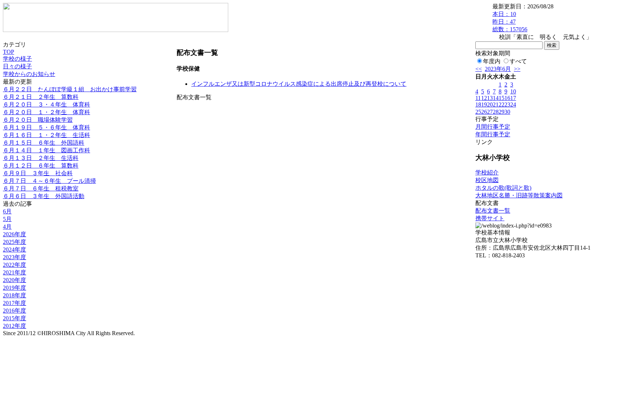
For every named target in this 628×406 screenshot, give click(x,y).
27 (490, 112)
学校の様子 (17, 59)
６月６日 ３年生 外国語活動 (43, 196)
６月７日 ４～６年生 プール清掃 (49, 181)
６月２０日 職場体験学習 (38, 120)
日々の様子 (17, 66)
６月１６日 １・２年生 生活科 (46, 135)
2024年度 (14, 249)
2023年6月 (498, 69)
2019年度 (14, 288)
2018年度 (14, 295)
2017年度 (14, 303)
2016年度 (14, 310)
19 (484, 104)
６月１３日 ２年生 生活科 (40, 158)
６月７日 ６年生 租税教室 (40, 188)
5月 (7, 219)
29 (501, 112)
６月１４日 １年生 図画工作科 (46, 150)
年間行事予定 (492, 134)
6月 (7, 211)
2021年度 (14, 272)
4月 (7, 227)
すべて (518, 61)
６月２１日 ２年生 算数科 (40, 97)
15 (501, 98)
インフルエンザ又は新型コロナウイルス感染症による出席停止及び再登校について (298, 84)
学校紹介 (487, 172)
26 (484, 112)
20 (490, 104)
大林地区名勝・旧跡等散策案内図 (519, 195)
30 (507, 112)
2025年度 (14, 242)
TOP (8, 52)
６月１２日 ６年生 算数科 (40, 165)
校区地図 (487, 180)
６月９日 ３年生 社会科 (38, 173)
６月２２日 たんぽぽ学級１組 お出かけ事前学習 (70, 89)
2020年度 (14, 280)
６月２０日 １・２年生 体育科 (46, 112)
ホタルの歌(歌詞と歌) (503, 188)
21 (496, 104)
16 (507, 98)
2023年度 (14, 257)
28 (496, 112)
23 (507, 104)
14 (496, 98)
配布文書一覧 (492, 211)
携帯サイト (489, 218)
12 (484, 98)
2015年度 (14, 318)
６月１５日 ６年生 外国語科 (43, 143)
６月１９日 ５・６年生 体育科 (46, 127)
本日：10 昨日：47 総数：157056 (509, 21)
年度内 (491, 61)
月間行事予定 (492, 127)
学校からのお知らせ (29, 74)
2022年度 (14, 265)
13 (490, 98)
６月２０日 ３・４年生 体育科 (46, 104)
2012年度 (14, 326)
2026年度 (14, 234)
